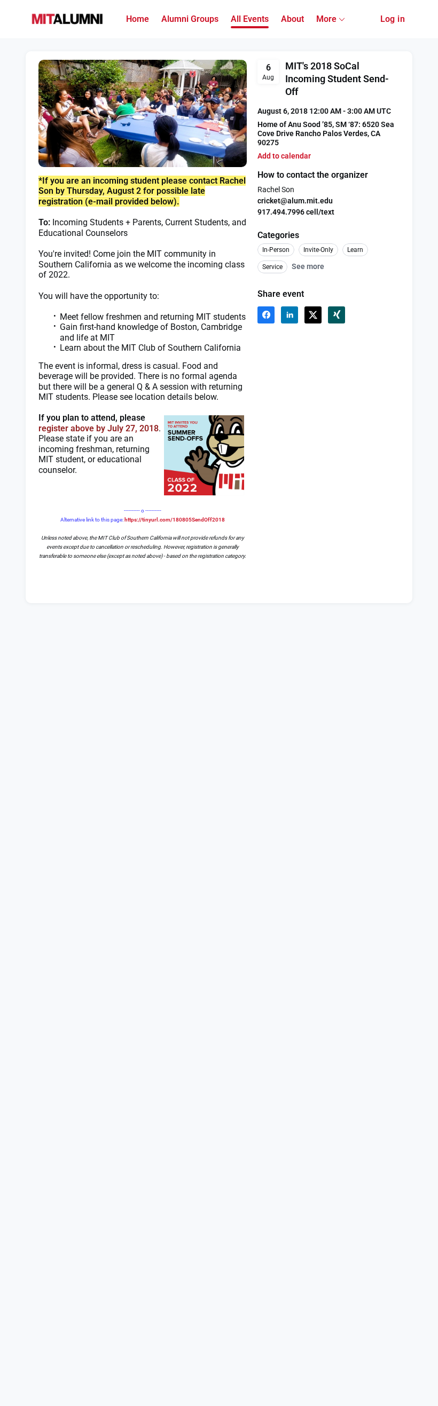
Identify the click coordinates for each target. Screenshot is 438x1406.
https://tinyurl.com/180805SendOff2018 (174, 520)
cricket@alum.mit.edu (295, 200)
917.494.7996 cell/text (295, 212)
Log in (392, 19)
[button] (284, 156)
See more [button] (308, 266)
